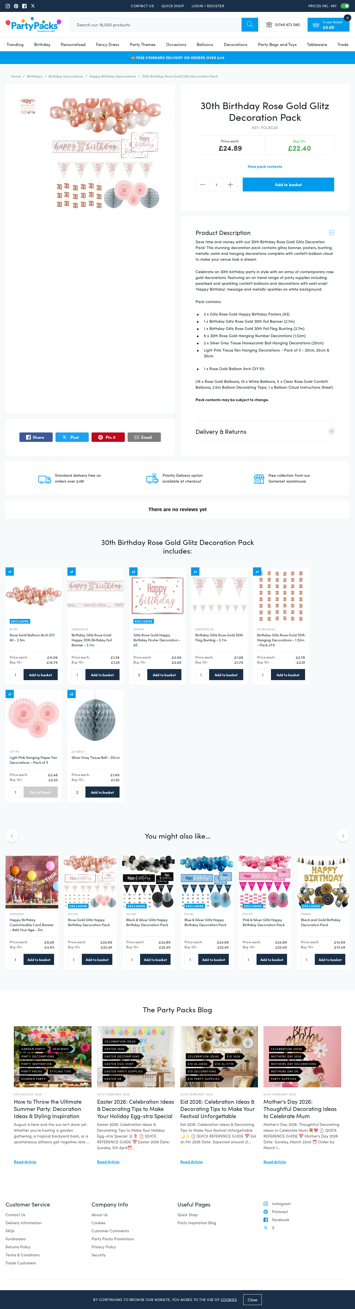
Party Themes (143, 44)
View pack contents (265, 166)
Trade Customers (21, 1263)
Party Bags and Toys (277, 44)
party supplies (283, 1079)
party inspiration (36, 1064)
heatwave (61, 1049)
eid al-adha (197, 1064)
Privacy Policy (104, 1246)
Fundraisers (16, 1238)
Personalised (73, 44)
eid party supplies (204, 1079)
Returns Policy (18, 1246)
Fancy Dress (107, 44)
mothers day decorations (293, 1064)
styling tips (60, 1071)
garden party (33, 1049)
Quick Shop (172, 5)
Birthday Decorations (66, 76)
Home (16, 76)
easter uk (113, 1079)
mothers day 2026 (286, 1056)
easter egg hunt (119, 1064)
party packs (31, 1071)
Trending (15, 44)
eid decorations (202, 1071)
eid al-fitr (224, 1064)
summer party (33, 1079)
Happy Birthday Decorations (112, 76)
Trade (343, 44)
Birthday (42, 44)
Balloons (205, 44)
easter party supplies (124, 1071)
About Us (100, 1214)
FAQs (10, 1230)
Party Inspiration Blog (197, 1222)
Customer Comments (110, 1230)
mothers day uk (284, 1071)
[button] (27, 106)
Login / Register (208, 5)
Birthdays (34, 76)
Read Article (25, 1161)
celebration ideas (120, 1041)
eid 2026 (233, 1056)
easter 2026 (115, 1049)
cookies (229, 1299)
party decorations (37, 1056)
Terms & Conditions (23, 1254)
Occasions (176, 44)
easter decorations (122, 1056)
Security (99, 1254)
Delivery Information (24, 1222)
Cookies (98, 1222)
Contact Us (142, 5)
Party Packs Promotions (113, 1238)
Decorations (235, 44)
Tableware (317, 44)
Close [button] (252, 1299)
